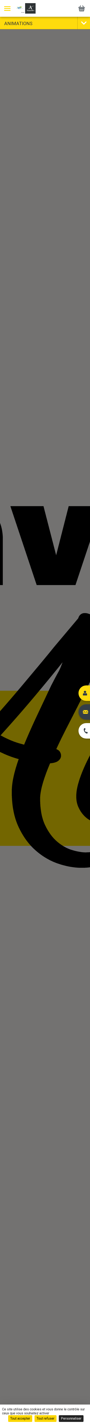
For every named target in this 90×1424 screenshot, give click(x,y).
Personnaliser (71, 1418)
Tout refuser (45, 1418)
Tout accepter (20, 1418)
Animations (18, 23)
